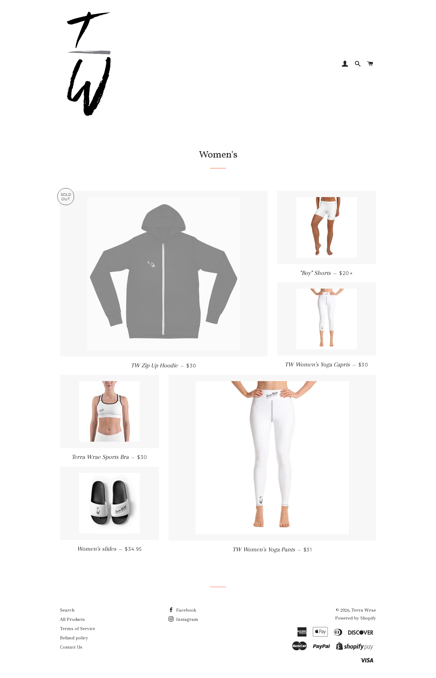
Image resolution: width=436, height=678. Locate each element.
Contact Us (71, 647)
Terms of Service (77, 628)
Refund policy (74, 638)
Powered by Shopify (355, 618)
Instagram (186, 619)
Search (67, 610)
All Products (72, 619)
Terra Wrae (363, 610)
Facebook (185, 610)
